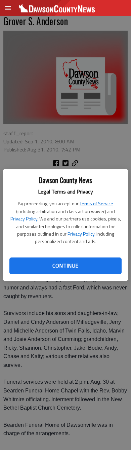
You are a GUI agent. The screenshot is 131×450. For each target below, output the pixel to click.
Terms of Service (96, 203)
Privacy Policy (23, 218)
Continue (65, 266)
